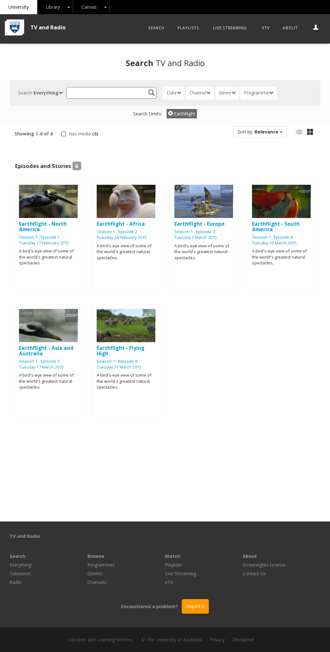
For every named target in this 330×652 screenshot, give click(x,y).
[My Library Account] (315, 28)
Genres (94, 573)
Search (156, 27)
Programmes (101, 565)
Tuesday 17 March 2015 (41, 367)
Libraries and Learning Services (101, 640)
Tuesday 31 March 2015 (119, 367)
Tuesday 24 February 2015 (122, 237)
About (290, 27)
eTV (266, 27)
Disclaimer (244, 640)
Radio (16, 582)
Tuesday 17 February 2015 (44, 243)
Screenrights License (264, 565)
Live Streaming (230, 27)
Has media (82, 134)
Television (20, 573)
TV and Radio (48, 27)
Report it (195, 606)
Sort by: (258, 132)
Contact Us (254, 573)
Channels (96, 582)
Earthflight (184, 114)
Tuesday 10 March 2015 (274, 243)
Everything (20, 565)
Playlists (188, 27)
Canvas (89, 7)
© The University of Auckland (171, 640)
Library (53, 7)
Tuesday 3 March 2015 (195, 237)
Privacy (217, 640)
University (18, 7)
